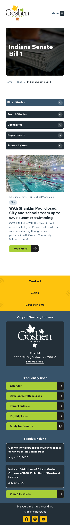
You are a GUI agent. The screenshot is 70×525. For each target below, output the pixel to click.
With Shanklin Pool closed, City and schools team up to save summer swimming (34, 213)
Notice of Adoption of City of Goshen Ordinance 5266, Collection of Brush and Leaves (34, 476)
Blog (14, 203)
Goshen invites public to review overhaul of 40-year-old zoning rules (34, 452)
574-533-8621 (35, 361)
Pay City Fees (19, 416)
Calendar (16, 386)
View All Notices (20, 494)
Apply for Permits (33, 426)
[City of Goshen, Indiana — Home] (17, 13)
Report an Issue (20, 406)
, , (35, 357)
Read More (26, 249)
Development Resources (26, 396)
